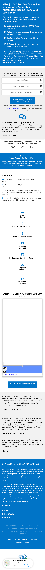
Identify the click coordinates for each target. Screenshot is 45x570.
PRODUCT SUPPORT (23, 542)
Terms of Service (6, 108)
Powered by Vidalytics (10, 374)
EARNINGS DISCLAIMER (16, 541)
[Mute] (5, 368)
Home (6, 511)
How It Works (9, 514)
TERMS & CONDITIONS (31, 539)
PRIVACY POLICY (14, 539)
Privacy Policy (16, 108)
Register (7, 517)
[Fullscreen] (4, 371)
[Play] (3, 363)
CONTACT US (31, 541)
